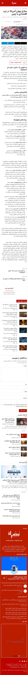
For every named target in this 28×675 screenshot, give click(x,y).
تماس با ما (15, 664)
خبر (20, 8)
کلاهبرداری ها (9, 664)
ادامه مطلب (23, 430)
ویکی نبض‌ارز (24, 667)
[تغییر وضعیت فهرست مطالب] (23, 62)
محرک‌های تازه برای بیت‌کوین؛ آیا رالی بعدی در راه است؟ (9, 321)
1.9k (12, 444)
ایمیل (25, 391)
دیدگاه (25, 366)
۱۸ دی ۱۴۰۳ (17, 449)
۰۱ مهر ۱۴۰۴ (17, 437)
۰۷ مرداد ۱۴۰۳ (8, 21)
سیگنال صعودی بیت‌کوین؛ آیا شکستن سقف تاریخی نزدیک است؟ (10, 329)
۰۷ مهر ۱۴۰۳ (17, 444)
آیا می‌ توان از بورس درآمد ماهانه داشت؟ (11, 516)
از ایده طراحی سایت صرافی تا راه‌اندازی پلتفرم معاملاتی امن (14, 604)
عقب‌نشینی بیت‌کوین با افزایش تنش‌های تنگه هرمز (10, 338)
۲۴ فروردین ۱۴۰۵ (6, 341)
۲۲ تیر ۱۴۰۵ (17, 517)
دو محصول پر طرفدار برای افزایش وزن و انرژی (8, 419)
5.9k (13, 437)
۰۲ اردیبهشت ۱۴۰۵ (6, 308)
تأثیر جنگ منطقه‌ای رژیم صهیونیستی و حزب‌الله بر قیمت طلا (12, 441)
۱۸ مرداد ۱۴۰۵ (17, 506)
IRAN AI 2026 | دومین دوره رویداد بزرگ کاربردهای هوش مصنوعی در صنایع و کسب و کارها (15, 481)
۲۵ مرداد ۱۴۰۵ (14, 483)
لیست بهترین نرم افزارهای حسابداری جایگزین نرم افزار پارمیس (12, 510)
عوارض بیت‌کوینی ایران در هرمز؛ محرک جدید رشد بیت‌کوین (9, 346)
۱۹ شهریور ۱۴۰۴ (11, 424)
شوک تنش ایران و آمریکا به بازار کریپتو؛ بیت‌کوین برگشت (9, 313)
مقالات (24, 419)
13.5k (3, 424)
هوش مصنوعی (23, 665)
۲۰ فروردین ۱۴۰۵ (6, 349)
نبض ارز (25, 664)
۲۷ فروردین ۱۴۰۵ (6, 324)
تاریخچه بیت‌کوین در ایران (14, 447)
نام (26, 384)
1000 (12, 500)
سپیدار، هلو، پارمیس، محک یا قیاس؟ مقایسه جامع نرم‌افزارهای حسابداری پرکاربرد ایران (16, 609)
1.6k (11, 456)
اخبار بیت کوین (15, 8)
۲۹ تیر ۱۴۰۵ (17, 512)
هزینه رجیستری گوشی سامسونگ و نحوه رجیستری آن (17, 578)
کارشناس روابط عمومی (9, 422)
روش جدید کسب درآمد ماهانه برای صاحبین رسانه (10, 503)
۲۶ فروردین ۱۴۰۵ (6, 333)
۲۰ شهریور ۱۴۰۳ (16, 456)
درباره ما (20, 664)
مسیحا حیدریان (12, 308)
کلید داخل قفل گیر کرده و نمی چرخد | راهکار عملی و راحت (12, 590)
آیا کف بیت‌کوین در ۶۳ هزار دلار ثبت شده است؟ (10, 305)
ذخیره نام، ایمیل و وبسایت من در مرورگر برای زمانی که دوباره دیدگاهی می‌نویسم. (15, 405)
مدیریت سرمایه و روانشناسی (13, 665)
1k (13, 309)
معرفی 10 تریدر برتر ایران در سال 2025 (13, 435)
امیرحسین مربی (17, 21)
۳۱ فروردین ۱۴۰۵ (6, 316)
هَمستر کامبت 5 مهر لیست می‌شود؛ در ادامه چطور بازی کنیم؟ (12, 453)
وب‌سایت (25, 398)
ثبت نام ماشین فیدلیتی (15, 667)
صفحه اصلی (24, 8)
